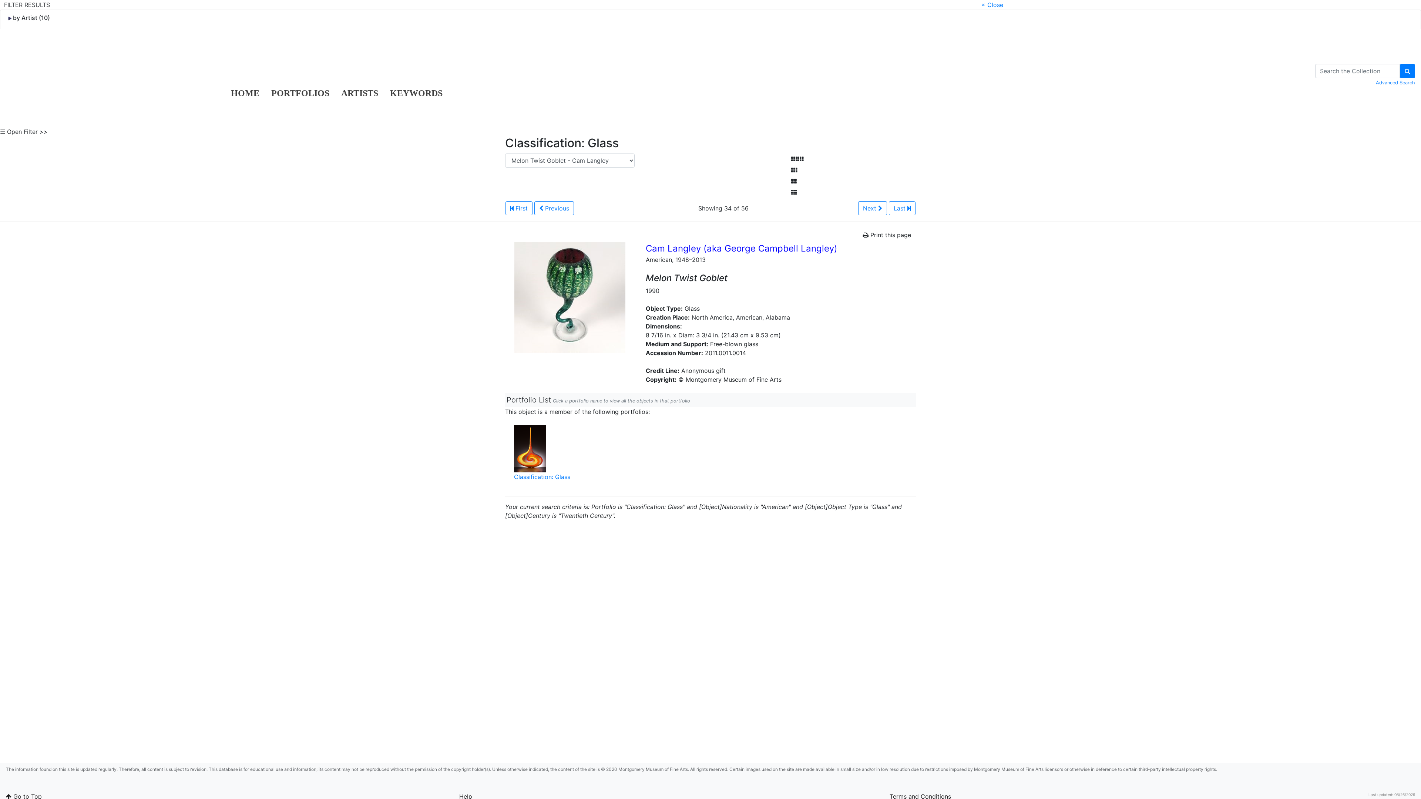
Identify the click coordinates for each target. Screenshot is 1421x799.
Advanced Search (1395, 82)
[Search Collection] (1407, 71)
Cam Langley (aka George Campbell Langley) (741, 248)
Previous (556, 208)
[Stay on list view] (794, 192)
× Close (992, 5)
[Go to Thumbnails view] (794, 170)
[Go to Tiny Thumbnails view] (797, 159)
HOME (245, 93)
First (521, 208)
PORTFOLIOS (300, 93)
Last (900, 208)
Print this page (890, 235)
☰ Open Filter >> (24, 131)
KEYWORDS (416, 93)
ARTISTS (359, 93)
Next (870, 208)
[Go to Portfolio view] (794, 181)
